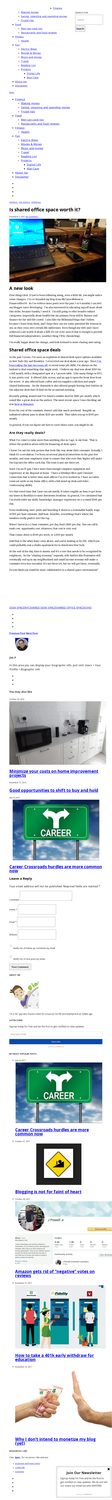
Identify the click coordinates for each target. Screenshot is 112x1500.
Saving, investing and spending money (44, 16)
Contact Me (20, 1467)
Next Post (32, 633)
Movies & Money (31, 53)
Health (25, 40)
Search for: (81, 12)
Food (18, 24)
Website (13, 934)
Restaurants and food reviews (39, 32)
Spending (36, 202)
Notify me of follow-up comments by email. (34, 948)
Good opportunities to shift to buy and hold (53, 790)
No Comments (32, 216)
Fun (17, 44)
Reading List (28, 65)
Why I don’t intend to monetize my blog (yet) (55, 1441)
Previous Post (17, 633)
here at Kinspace (23, 404)
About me (21, 81)
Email (12, 922)
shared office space (70, 607)
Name (13, 909)
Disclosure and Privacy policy (27, 1463)
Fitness (19, 36)
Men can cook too (31, 28)
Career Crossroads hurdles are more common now (55, 868)
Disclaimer (21, 85)
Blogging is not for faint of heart (48, 1191)
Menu (11, 92)
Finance (57, 8)
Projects (26, 69)
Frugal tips (27, 20)
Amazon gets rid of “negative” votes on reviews (55, 1273)
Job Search (24, 202)
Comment (14, 899)
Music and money (31, 57)
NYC (27, 607)
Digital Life (33, 73)
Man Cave (32, 77)
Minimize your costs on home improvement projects (53, 773)
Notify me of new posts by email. (29, 959)
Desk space (16, 607)
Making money (30, 12)
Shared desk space (43, 607)
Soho (88, 607)
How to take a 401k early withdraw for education (54, 1357)
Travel (25, 61)
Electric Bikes (29, 49)
